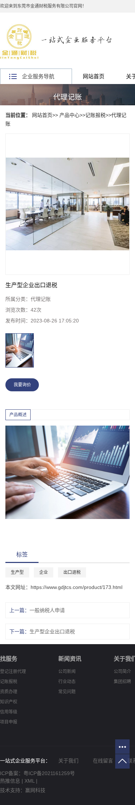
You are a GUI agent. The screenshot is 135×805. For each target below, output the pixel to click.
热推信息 (10, 781)
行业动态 (67, 681)
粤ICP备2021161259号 (49, 773)
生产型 (17, 572)
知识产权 (8, 701)
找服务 (8, 659)
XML (29, 781)
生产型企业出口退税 (52, 631)
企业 (43, 572)
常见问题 (67, 691)
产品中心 (69, 115)
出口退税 (72, 572)
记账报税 (95, 115)
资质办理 (8, 691)
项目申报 (8, 722)
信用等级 (8, 711)
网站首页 (93, 76)
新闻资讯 (69, 659)
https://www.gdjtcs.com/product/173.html (76, 587)
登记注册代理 (13, 671)
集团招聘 (122, 681)
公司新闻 (67, 671)
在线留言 (103, 761)
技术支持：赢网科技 (22, 790)
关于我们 (68, 761)
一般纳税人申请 (47, 610)
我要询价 (22, 384)
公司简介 (122, 671)
